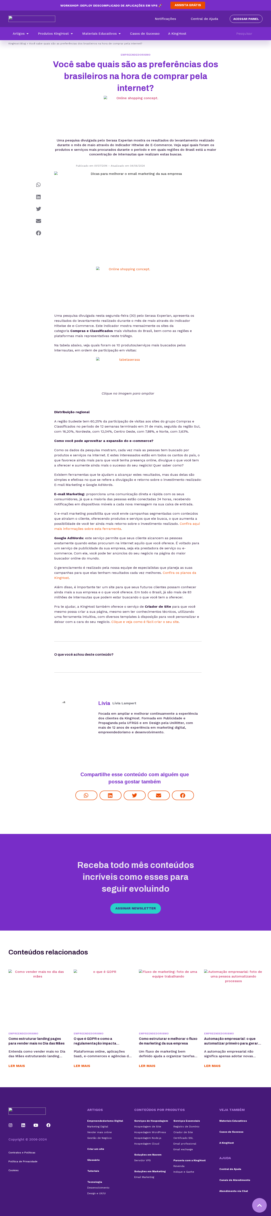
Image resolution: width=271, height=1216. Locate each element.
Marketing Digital (97, 1126)
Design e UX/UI (96, 1193)
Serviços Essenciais (186, 1120)
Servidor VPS (142, 1160)
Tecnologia (94, 1181)
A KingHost (226, 1142)
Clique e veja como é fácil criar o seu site (145, 622)
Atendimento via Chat (233, 1191)
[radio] (125, 655)
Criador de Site (183, 1132)
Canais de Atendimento (234, 1180)
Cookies (13, 1170)
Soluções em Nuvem (148, 1154)
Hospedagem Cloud (146, 1143)
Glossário (93, 1159)
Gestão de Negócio (99, 1137)
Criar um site (95, 1148)
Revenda (178, 1166)
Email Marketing (144, 1177)
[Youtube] (36, 1125)
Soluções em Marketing (150, 1171)
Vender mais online (99, 1132)
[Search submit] (260, 34)
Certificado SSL (183, 1137)
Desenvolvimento (98, 1187)
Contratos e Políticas (21, 1152)
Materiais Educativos (233, 1120)
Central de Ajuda (230, 1169)
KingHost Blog (17, 43)
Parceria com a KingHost (189, 1160)
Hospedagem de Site (147, 1126)
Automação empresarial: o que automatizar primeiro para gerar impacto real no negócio (231, 1043)
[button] (21, 33)
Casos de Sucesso (231, 1131)
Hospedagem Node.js (147, 1137)
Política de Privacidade (22, 1161)
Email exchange (183, 1149)
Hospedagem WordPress (150, 1132)
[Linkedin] (23, 1125)
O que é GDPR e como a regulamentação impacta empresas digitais (95, 1043)
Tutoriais (93, 1170)
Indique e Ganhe (183, 1171)
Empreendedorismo (136, 54)
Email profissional (184, 1143)
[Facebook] (48, 1125)
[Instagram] (10, 1125)
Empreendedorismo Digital (105, 1120)
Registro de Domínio (186, 1126)
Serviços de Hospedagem (151, 1120)
